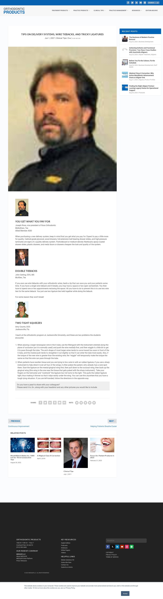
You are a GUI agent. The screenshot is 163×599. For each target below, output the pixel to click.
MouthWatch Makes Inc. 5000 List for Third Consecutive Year (22, 458)
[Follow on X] (112, 547)
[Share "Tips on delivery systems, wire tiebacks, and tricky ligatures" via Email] (59, 402)
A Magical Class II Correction (48, 456)
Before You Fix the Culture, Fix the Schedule (142, 62)
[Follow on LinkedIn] (117, 547)
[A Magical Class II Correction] (49, 445)
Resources (136, 10)
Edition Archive (152, 10)
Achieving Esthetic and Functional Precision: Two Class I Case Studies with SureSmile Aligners (142, 50)
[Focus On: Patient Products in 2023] (102, 445)
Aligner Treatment (144, 54)
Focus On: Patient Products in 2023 (102, 457)
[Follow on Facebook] (108, 547)
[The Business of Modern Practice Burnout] (125, 39)
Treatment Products (60, 10)
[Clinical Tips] (76, 453)
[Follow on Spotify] (132, 547)
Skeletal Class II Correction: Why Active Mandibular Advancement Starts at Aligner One (141, 75)
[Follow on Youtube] (122, 547)
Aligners (153, 54)
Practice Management (117, 10)
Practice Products (80, 10)
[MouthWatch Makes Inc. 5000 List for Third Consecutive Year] (23, 445)
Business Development (146, 42)
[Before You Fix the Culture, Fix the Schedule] (125, 62)
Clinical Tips (99, 10)
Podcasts (142, 93)
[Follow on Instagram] (127, 547)
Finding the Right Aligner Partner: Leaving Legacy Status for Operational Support (143, 88)
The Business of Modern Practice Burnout (141, 38)
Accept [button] (125, 593)
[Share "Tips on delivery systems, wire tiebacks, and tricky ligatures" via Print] (64, 402)
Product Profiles (150, 80)
